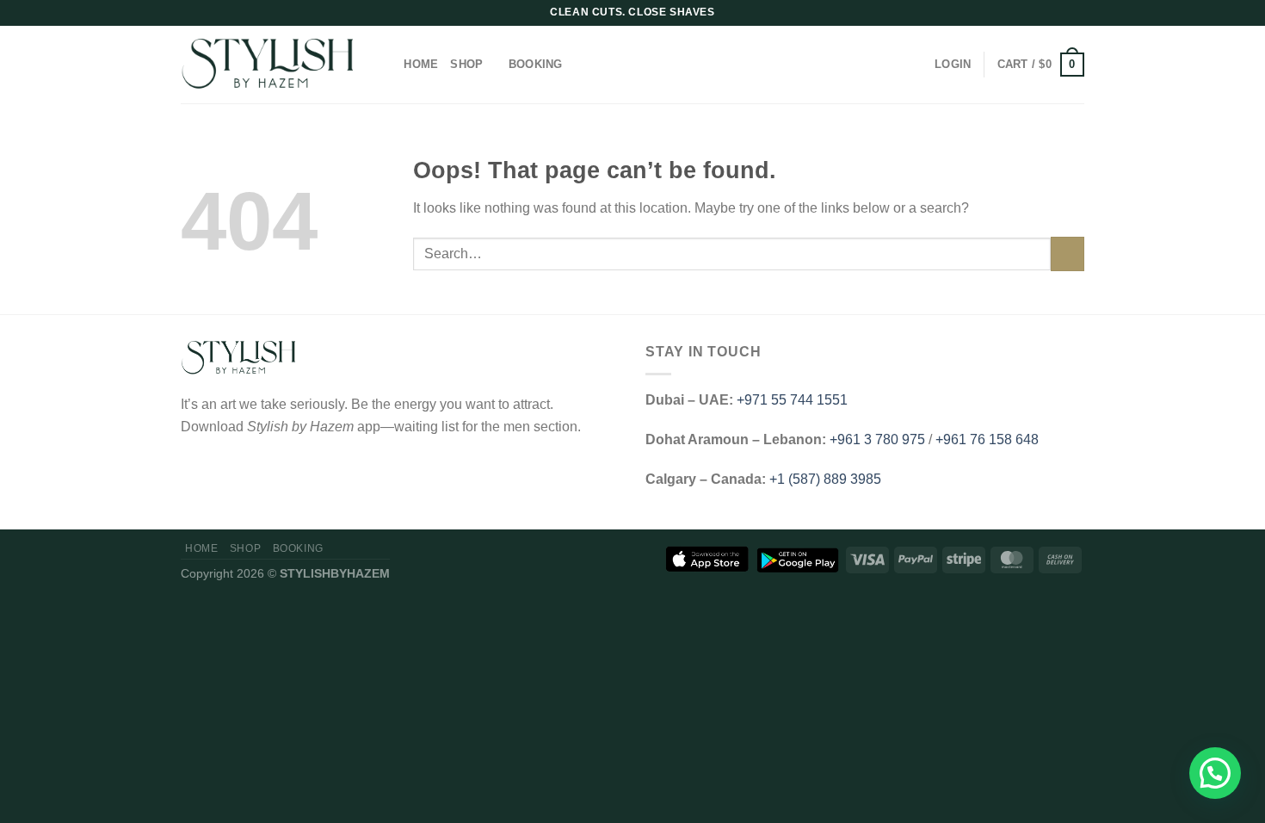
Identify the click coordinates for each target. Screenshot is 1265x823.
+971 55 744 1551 (792, 400)
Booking (536, 64)
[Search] (385, 64)
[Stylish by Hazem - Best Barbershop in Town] (267, 65)
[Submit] (1067, 253)
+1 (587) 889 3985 (825, 479)
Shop (466, 64)
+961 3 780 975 (877, 439)
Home (421, 64)
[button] (1215, 773)
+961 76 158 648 (987, 439)
